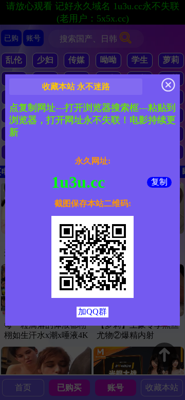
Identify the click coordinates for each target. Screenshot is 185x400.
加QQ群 (92, 311)
